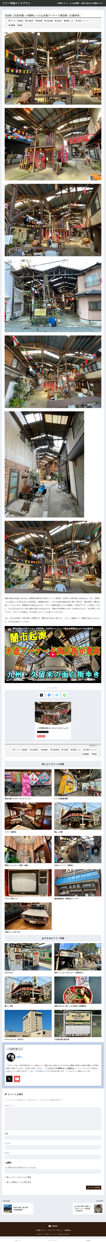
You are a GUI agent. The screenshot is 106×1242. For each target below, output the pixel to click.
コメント (9, 1106)
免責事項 (67, 1230)
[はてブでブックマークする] (57, 695)
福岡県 (13, 25)
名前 (6, 1134)
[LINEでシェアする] (64, 695)
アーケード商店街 (17, 21)
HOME (54, 1226)
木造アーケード (83, 21)
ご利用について (62, 3)
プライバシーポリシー (55, 1230)
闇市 (20, 25)
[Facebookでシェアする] (49, 695)
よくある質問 (74, 3)
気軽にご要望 (34, 1071)
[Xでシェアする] (41, 695)
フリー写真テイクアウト (17, 3)
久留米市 (30, 21)
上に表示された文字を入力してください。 (21, 1168)
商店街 (40, 21)
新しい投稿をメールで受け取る (19, 1182)
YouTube (17, 1082)
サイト (7, 1153)
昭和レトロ (69, 21)
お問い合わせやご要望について (92, 3)
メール (7, 1143)
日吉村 (59, 21)
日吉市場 (49, 21)
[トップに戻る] (3, 1232)
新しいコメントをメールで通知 (19, 1177)
